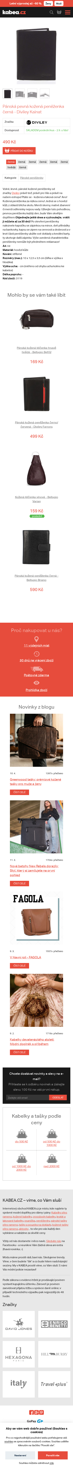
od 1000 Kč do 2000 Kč (21, 1168)
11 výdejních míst (36, 645)
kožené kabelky (22, 1216)
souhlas (8, 1441)
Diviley (16, 192)
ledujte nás (54, 1241)
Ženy (48, 3)
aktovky (23, 1228)
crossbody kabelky (44, 1216)
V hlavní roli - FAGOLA (25, 957)
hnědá (11, 167)
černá (11, 161)
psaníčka (29, 1220)
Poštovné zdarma (36, 675)
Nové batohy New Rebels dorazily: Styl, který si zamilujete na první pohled (34, 870)
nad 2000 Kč (52, 1166)
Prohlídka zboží (36, 690)
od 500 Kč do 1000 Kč (51, 1143)
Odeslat (57, 1097)
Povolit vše (52, 1455)
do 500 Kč (21, 1141)
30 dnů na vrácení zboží (37, 660)
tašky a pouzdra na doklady (35, 1224)
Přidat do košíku (22, 150)
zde (52, 1463)
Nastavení (20, 1455)
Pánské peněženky (31, 177)
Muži (59, 3)
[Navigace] (66, 12)
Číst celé (19, 792)
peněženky (43, 1220)
